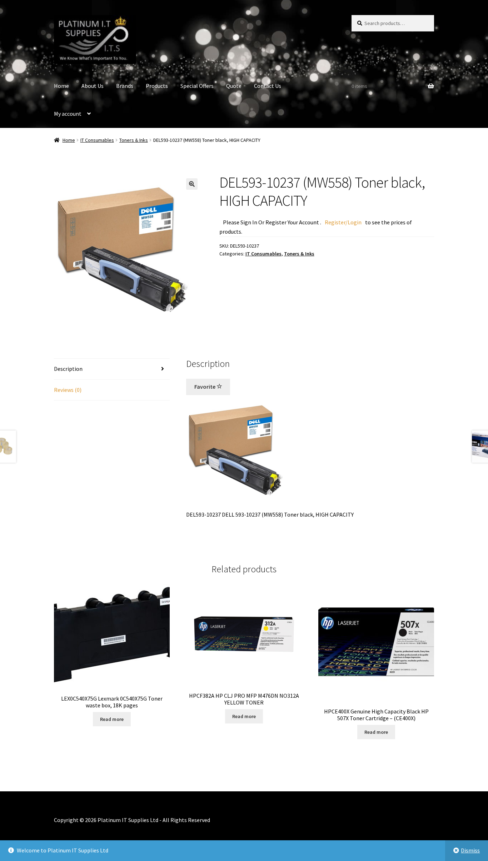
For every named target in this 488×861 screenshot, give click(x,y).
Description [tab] (68, 368)
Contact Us (267, 85)
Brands (124, 85)
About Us (92, 85)
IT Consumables (97, 140)
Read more (112, 719)
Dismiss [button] (470, 850)
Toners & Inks (133, 140)
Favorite (205, 386)
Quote (233, 85)
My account (67, 113)
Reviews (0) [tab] (67, 389)
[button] (192, 184)
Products (157, 85)
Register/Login (343, 222)
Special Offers (197, 85)
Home (61, 85)
